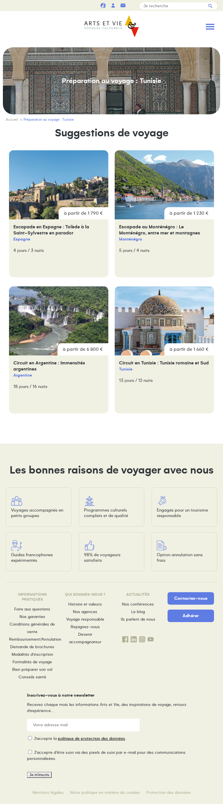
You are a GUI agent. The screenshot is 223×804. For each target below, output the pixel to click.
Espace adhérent (113, 5)
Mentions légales (48, 792)
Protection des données (168, 792)
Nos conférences (138, 604)
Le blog (138, 612)
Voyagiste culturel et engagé (103, 5)
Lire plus (58, 213)
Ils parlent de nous (138, 619)
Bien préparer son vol (32, 669)
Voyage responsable (85, 619)
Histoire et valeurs (85, 604)
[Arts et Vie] (111, 26)
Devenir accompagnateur (85, 638)
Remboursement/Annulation (32, 639)
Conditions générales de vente (32, 628)
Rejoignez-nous (85, 627)
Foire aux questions (32, 609)
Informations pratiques (133, 5)
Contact (123, 5)
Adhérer (191, 615)
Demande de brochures (32, 647)
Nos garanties (32, 617)
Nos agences (85, 612)
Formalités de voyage (32, 662)
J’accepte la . (80, 738)
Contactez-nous (190, 598)
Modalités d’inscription (32, 654)
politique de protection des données (91, 738)
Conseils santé (32, 677)
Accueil (12, 120)
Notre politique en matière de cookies (105, 792)
